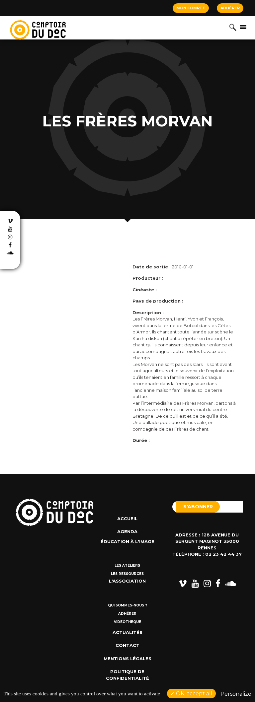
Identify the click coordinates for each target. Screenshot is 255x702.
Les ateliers (127, 565)
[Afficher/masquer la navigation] (243, 26)
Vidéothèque (127, 622)
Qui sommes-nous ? (127, 605)
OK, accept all (193, 693)
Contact (127, 645)
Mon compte (190, 8)
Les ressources (127, 574)
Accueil (127, 518)
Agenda (127, 531)
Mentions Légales (127, 658)
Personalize (235, 694)
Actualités (127, 632)
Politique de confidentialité (127, 675)
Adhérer (230, 8)
